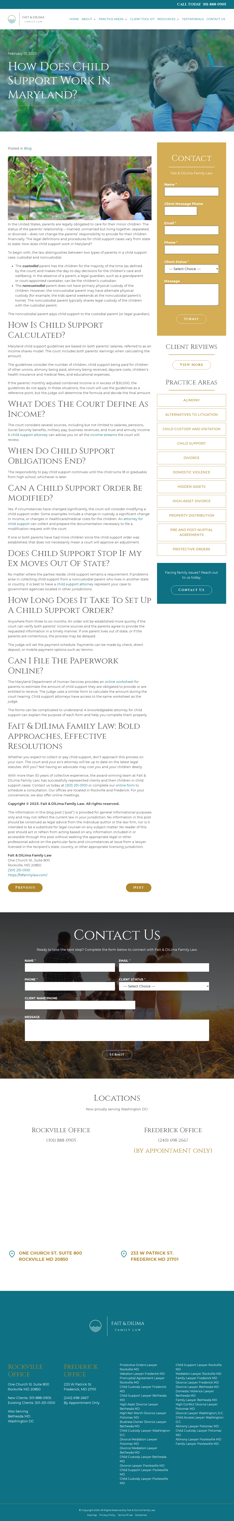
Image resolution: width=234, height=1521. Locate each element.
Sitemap (92, 1515)
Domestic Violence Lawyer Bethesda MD (195, 1393)
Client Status (176, 262)
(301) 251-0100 (76, 785)
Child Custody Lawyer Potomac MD (199, 1433)
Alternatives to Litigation (191, 415)
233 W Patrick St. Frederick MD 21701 (155, 1256)
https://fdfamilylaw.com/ (27, 875)
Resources (166, 19)
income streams (103, 435)
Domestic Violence (191, 472)
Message (172, 281)
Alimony (191, 400)
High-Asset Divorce (192, 501)
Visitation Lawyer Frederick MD (142, 1373)
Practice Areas (111, 19)
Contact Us (216, 19)
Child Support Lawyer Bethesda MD (143, 1398)
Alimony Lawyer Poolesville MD (198, 1439)
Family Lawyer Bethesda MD (196, 1400)
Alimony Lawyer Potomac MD (197, 1426)
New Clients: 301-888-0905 (29, 1398)
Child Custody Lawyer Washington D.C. (145, 1433)
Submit (191, 319)
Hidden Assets (191, 487)
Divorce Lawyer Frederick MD (197, 1382)
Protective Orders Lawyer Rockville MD (138, 1367)
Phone (171, 243)
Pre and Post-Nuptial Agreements (191, 532)
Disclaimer (141, 1515)
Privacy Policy (107, 1515)
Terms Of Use (125, 1515)
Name (170, 185)
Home (74, 19)
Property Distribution (191, 516)
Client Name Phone (41, 998)
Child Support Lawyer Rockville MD (199, 1367)
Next (138, 887)
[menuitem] (74, 19)
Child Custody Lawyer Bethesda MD (143, 1459)
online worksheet (118, 682)
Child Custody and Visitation (191, 429)
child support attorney (29, 435)
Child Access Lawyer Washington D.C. (199, 1420)
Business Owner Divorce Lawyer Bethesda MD (143, 1424)
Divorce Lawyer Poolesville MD (142, 1465)
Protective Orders (191, 549)
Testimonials (193, 19)
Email (170, 223)
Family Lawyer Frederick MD (196, 1378)
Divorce (191, 458)
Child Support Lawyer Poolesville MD (144, 1472)
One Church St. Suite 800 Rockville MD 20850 (50, 1256)
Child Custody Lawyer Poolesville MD (144, 1481)
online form (125, 785)
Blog (28, 148)
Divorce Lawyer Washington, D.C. (199, 1413)
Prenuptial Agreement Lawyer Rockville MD (142, 1380)
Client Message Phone (183, 204)
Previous (25, 887)
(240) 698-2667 (76, 1398)
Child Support (191, 443)
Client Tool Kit (142, 19)
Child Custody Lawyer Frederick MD (143, 1389)
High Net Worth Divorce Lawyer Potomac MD (143, 1415)
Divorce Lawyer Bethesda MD (197, 1387)
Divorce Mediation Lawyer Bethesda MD (138, 1450)
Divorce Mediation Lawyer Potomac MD (138, 1442)
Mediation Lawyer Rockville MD (198, 1373)
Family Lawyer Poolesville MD (197, 1444)
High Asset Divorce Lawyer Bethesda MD (139, 1406)
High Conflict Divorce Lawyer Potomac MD (197, 1406)
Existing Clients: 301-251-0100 (31, 1403)
